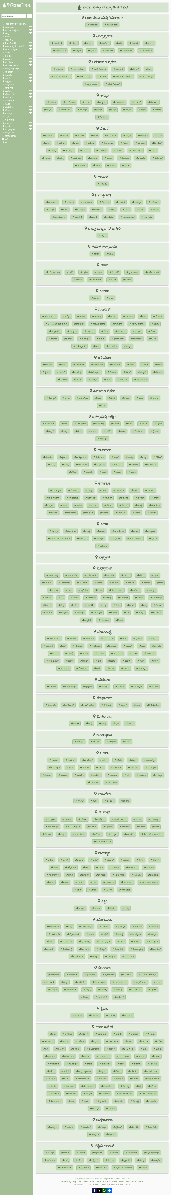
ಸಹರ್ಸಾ (109, 158)
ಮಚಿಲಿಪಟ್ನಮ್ (60, 50)
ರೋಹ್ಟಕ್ (93, 379)
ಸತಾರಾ (155, 661)
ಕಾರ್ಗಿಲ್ (144, 423)
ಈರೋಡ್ (154, 926)
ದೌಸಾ (100, 867)
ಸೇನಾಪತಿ (120, 686)
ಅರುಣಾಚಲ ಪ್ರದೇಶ (12, 30)
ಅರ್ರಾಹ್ (65, 135)
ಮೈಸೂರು (54, 512)
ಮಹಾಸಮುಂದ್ (59, 217)
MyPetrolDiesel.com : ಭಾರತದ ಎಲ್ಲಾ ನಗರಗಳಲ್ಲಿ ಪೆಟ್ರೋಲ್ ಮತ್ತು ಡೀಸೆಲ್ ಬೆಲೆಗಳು (102, 1185)
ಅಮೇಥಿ (118, 1034)
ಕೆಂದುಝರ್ (151, 767)
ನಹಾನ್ (128, 372)
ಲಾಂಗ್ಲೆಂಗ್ (112, 741)
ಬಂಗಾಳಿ (85, 1182)
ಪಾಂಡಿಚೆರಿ (110, 801)
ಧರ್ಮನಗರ (95, 1015)
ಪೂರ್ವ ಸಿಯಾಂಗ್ (99, 69)
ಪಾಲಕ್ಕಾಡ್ (100, 538)
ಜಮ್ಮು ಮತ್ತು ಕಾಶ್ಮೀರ (12, 68)
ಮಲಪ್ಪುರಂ (83, 538)
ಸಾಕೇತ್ (113, 279)
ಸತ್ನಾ (144, 605)
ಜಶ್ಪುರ (112, 209)
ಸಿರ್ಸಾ (108, 379)
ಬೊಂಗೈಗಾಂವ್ (70, 102)
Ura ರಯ (151, 1034)
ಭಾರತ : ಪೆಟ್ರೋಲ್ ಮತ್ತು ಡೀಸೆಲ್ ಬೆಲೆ (105, 7)
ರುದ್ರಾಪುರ (95, 1134)
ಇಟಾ (144, 1049)
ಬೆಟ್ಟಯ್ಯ (128, 135)
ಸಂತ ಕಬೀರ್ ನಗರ (125, 1093)
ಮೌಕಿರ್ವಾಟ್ (69, 705)
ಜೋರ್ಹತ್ (154, 102)
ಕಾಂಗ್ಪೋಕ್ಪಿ (104, 686)
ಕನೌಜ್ (51, 1071)
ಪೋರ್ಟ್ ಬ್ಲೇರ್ (111, 24)
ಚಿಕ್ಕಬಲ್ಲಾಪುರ (73, 498)
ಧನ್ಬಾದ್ (116, 457)
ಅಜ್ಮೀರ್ (50, 860)
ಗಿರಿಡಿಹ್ (158, 457)
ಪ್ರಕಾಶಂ (93, 50)
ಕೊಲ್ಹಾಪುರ (157, 646)
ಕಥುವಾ (159, 423)
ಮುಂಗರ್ (118, 150)
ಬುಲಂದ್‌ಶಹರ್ (93, 1049)
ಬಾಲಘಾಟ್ (110, 575)
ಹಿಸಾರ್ (131, 364)
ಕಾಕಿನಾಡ (134, 43)
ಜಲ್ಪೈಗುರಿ (94, 1160)
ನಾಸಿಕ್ (134, 653)
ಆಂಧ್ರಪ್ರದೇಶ (9, 27)
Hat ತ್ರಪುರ (83, 582)
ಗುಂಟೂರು (105, 43)
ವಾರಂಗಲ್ (120, 997)
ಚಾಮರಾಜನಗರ (53, 498)
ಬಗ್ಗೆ (6, 139)
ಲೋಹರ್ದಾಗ (151, 464)
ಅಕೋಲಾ (72, 638)
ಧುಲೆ (64, 646)
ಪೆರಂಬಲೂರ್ (67, 941)
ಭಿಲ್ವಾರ (140, 860)
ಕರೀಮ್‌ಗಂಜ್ (65, 109)
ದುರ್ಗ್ (65, 209)
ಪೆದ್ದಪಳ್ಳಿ (88, 989)
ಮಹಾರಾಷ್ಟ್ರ (9, 88)
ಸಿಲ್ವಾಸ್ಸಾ (103, 235)
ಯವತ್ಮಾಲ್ (142, 668)
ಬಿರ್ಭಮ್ (114, 1152)
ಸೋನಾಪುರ (94, 782)
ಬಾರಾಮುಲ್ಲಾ (99, 423)
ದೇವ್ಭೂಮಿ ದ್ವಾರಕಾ (98, 324)
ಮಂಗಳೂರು (155, 505)
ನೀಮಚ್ (47, 605)
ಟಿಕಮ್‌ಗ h (157, 612)
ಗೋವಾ (8, 56)
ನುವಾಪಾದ (113, 775)
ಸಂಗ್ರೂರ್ (113, 834)
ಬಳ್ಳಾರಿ (103, 490)
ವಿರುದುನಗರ (129, 956)
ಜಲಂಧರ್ (92, 826)
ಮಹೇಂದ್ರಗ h (95, 372)
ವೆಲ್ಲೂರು (95, 956)
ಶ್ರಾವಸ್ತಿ (85, 1101)
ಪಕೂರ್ (73, 472)
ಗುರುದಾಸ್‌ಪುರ (53, 826)
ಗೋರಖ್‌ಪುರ (54, 1063)
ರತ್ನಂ (104, 605)
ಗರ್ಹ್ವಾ (144, 457)
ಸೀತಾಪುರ (119, 1101)
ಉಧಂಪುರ (103, 438)
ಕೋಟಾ (66, 882)
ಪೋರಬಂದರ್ (118, 338)
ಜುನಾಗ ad (90, 331)
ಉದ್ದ (149, 69)
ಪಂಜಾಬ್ (8, 110)
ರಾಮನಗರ (89, 512)
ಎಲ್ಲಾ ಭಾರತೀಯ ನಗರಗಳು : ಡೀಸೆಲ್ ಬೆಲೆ (116, 1179)
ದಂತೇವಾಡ (154, 202)
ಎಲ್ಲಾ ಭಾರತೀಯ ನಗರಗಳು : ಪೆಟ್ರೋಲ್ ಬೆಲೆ (88, 1179)
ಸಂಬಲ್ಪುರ (158, 775)
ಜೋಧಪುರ (154, 875)
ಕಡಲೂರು (105, 926)
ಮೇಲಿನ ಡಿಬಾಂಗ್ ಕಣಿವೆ (123, 76)
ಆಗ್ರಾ (54, 1034)
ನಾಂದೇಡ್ (100, 653)
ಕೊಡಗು (109, 505)
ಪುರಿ (128, 775)
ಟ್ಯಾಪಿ (97, 346)
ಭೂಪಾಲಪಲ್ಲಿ (91, 974)
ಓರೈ (139, 1086)
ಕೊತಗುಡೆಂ (81, 982)
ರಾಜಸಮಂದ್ (128, 882)
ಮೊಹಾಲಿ (47, 834)
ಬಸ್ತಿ (46, 1049)
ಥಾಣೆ (98, 668)
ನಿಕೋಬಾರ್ (93, 24)
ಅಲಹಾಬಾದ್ (101, 1034)
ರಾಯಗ (94, 217)
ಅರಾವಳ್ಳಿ (97, 316)
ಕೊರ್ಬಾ (155, 209)
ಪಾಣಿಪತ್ (63, 379)
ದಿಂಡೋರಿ (55, 590)
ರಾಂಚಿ (103, 472)
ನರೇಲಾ (99, 272)
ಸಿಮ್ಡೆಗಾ (133, 472)
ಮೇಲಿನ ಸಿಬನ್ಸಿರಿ (147, 76)
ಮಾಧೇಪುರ (69, 150)
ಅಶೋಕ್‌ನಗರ (91, 575)
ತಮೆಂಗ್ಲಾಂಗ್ (137, 686)
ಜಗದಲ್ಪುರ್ (81, 209)
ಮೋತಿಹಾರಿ (102, 150)
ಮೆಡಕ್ (158, 982)
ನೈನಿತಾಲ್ (118, 1127)
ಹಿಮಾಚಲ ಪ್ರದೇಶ (11, 65)
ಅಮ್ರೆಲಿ (67, 316)
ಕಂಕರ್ (126, 209)
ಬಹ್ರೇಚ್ (80, 1041)
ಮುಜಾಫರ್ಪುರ (136, 150)
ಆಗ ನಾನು (49, 949)
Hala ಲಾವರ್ (119, 875)
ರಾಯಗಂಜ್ (102, 1167)
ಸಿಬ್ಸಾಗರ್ (128, 109)
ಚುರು (87, 867)
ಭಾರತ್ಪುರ (125, 860)
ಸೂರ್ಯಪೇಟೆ (102, 997)
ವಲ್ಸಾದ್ (128, 346)
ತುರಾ (137, 705)
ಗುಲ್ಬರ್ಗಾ (50, 505)
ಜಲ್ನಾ (143, 646)
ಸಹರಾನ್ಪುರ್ (105, 1093)
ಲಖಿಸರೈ (53, 150)
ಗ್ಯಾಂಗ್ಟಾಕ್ (81, 908)
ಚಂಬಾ (67, 398)
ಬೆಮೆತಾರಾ (105, 202)
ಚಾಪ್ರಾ (47, 143)
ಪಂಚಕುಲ (158, 372)
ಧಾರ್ (161, 582)
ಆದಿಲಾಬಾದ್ (54, 974)
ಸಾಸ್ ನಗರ (130, 834)
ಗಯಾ (76, 143)
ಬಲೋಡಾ (70, 202)
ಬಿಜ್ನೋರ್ (60, 1049)
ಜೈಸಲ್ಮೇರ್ (85, 875)
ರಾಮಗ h (89, 472)
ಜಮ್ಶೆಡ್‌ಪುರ (100, 464)
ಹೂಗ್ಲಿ (66, 1160)
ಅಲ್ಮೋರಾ (53, 1127)
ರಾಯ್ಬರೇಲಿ (72, 1093)
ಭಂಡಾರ (138, 638)
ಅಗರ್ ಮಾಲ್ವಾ (53, 575)
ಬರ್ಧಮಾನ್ (98, 1152)
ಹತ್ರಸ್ (121, 1063)
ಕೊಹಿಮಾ (95, 741)
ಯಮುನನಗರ (141, 379)
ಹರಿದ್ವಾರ (103, 1127)
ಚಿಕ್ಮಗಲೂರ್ (91, 498)
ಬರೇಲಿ (159, 1041)
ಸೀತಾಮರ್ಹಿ (81, 165)
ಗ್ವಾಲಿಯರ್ (84, 590)
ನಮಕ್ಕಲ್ (152, 934)
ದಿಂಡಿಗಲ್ (138, 926)
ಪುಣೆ (99, 661)
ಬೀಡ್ (124, 638)
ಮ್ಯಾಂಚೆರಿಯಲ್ (141, 982)
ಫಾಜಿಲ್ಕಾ (138, 819)
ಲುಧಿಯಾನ (125, 826)
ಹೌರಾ (79, 1160)
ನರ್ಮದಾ (53, 338)
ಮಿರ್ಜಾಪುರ (69, 1086)
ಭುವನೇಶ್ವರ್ (55, 767)
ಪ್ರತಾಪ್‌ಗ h (109, 882)
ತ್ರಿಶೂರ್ (154, 538)
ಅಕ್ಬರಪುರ (68, 1034)
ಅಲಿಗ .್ (84, 1034)
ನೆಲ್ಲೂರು (78, 50)
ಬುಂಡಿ (55, 867)
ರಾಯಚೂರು (71, 512)
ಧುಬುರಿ (87, 102)
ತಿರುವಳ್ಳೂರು (118, 949)
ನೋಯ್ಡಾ (125, 1086)
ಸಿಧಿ (127, 612)
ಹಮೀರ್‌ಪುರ (83, 398)
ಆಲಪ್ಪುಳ (54, 531)
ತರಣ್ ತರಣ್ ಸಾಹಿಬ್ (103, 841)
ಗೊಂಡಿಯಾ (95, 646)
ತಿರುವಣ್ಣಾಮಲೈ (137, 949)
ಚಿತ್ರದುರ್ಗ (108, 498)
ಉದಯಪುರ (125, 889)
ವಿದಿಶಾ (120, 620)
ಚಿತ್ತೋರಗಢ (71, 867)
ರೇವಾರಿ (78, 379)
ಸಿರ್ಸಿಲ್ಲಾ (85, 997)
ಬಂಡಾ (129, 1041)
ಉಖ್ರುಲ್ (154, 686)
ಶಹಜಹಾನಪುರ (55, 1101)
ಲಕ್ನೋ (66, 1078)
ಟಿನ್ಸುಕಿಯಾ (103, 117)
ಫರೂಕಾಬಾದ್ (69, 1056)
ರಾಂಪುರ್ (88, 1093)
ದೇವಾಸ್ (146, 582)
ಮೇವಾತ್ (112, 372)
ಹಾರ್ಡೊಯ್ (105, 1063)
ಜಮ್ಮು (130, 423)
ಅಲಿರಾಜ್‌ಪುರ (72, 575)
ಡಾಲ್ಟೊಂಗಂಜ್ (81, 457)
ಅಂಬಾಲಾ (48, 364)
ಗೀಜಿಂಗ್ (97, 908)
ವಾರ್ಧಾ (111, 668)
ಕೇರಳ (7, 78)
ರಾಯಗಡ (142, 775)
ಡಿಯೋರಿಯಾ (129, 1049)
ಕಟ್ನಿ (61, 597)
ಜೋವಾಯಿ (51, 705)
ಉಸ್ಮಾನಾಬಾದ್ (53, 661)
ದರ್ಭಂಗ (61, 143)
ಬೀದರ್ (135, 490)
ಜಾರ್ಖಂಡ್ (9, 72)
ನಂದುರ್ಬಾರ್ (118, 653)
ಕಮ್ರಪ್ (48, 109)
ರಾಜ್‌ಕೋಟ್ (137, 338)
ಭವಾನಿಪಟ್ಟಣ (150, 760)
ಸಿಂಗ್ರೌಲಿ (141, 612)
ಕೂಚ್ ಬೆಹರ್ (132, 1152)
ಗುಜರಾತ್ (8, 59)
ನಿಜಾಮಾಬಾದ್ (71, 989)
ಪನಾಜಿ (110, 298)
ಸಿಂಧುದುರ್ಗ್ (64, 668)
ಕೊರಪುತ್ (63, 775)
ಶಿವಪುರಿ (114, 612)
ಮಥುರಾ (135, 1078)
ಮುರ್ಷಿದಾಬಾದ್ (65, 1167)
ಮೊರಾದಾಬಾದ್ (88, 1086)
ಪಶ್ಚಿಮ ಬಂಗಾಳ (10, 136)
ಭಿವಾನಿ (63, 364)
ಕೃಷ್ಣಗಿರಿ (105, 934)
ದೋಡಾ (116, 423)
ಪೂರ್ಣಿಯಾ (76, 158)
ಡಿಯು (110, 254)
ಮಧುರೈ (120, 934)
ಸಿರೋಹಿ (93, 889)
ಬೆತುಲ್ (141, 575)
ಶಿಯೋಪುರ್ (97, 612)
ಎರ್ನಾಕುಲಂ (71, 531)
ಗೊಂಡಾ (157, 1056)
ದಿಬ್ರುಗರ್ (102, 102)
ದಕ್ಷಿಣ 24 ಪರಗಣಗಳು (123, 1167)
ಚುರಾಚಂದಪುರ (70, 686)
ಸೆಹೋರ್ (158, 605)
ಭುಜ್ (144, 316)
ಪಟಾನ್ (101, 338)
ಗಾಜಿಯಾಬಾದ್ (123, 1056)
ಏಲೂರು (89, 43)
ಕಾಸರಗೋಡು (119, 531)
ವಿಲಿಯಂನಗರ (154, 705)
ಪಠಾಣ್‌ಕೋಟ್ (79, 834)
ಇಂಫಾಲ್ (88, 686)
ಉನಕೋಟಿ (128, 1015)
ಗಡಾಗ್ (156, 498)
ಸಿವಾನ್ (97, 165)
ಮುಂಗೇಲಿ (78, 217)
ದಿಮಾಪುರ (80, 741)
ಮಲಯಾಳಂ (107, 1182)
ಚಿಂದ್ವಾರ (99, 582)
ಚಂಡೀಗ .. (9, 40)
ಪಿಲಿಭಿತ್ (153, 1086)
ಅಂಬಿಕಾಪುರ (52, 202)
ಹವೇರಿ (79, 505)
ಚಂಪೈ (90, 723)
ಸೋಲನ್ (154, 398)
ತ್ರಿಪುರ (7, 126)
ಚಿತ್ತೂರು (74, 43)
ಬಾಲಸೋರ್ (88, 760)
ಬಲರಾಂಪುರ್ (87, 202)
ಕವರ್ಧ (141, 209)
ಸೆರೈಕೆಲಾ (118, 472)
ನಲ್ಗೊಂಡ (53, 989)
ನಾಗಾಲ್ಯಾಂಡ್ (9, 100)
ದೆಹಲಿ (7, 52)
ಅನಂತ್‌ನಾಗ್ (49, 423)
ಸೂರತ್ (153, 338)
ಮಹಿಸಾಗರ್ (121, 331)
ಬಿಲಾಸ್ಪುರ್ (137, 202)
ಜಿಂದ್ (159, 364)
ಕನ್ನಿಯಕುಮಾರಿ (74, 934)
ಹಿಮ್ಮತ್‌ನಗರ (55, 331)
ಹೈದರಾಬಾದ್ (109, 974)
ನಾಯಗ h (96, 775)
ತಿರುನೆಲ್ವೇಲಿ (85, 949)
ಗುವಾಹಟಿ (137, 102)
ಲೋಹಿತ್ (135, 69)
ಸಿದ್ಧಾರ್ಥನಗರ (102, 1101)
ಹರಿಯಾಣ (9, 62)
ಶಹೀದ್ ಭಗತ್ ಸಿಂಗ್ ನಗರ (152, 834)
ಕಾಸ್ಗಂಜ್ (103, 1071)
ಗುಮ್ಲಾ (66, 464)
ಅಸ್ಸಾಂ (7, 33)
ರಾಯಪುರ (109, 217)
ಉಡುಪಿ (137, 512)
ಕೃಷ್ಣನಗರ (126, 1160)
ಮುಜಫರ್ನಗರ (108, 1086)
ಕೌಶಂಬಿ (118, 1071)
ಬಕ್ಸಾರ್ (159, 135)
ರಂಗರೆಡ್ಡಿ (103, 989)
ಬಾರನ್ (95, 860)
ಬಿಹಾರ (7, 36)
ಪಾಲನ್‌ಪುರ (85, 338)
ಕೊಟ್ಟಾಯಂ (151, 531)
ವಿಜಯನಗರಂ (146, 50)
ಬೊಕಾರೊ (48, 457)
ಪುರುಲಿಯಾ (84, 1167)
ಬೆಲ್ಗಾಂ (89, 490)
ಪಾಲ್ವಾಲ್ (142, 372)
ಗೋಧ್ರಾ (156, 324)
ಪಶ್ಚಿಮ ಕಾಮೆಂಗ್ (92, 84)
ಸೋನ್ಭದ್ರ (135, 1101)
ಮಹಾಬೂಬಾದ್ (99, 982)
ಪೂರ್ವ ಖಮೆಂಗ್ (78, 69)
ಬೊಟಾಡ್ (158, 316)
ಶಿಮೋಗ (105, 512)
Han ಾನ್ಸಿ (153, 1063)
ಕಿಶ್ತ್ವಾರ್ (51, 431)
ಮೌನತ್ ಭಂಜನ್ (153, 1078)
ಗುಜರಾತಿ (93, 1182)
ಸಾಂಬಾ (122, 431)
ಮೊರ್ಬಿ (153, 331)
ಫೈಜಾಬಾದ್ (51, 1056)
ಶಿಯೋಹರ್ (158, 158)
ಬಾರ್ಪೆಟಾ (52, 102)
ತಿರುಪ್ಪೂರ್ (102, 949)
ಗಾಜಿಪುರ (141, 1056)
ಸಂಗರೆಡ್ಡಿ (118, 989)
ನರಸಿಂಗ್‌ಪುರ (157, 597)
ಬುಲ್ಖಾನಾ (153, 638)
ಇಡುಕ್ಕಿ (87, 531)
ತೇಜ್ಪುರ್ (157, 109)
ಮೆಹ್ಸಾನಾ (137, 331)
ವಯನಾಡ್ (103, 546)
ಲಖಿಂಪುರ (83, 109)
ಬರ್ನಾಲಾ (67, 819)
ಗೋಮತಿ (111, 1015)
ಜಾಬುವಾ (47, 597)
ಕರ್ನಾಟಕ (8, 75)
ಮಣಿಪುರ (8, 91)
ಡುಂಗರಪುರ (132, 867)
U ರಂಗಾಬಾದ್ (107, 638)
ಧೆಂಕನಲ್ (85, 767)
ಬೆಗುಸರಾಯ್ (111, 135)
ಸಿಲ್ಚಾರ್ (143, 109)
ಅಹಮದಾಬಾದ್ (50, 316)
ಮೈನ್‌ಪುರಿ (119, 1078)
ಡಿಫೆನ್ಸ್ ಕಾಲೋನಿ (54, 272)
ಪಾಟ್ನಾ (61, 158)
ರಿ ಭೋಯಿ (107, 705)
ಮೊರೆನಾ (140, 597)
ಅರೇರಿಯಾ (49, 135)
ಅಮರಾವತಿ (89, 638)
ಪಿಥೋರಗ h (152, 1127)
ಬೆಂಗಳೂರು (74, 490)
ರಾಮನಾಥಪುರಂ (104, 941)
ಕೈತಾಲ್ (47, 372)
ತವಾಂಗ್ (102, 76)
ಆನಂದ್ (82, 316)
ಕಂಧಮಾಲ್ (134, 767)
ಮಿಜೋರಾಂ (9, 97)
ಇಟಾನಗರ (119, 69)
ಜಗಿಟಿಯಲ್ (127, 974)
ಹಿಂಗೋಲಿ (112, 646)
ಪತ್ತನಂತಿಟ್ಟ (116, 538)
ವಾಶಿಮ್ (126, 668)
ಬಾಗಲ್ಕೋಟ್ (56, 490)
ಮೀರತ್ (53, 1086)
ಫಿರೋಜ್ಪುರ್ (154, 819)
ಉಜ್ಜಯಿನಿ (87, 620)
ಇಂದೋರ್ (135, 590)
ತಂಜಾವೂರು (153, 941)
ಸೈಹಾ (116, 723)
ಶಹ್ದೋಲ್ (64, 612)
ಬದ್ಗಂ (65, 423)
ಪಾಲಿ (94, 882)
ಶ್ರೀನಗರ (155, 431)
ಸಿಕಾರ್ (78, 889)
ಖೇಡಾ (105, 331)
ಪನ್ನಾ (62, 605)
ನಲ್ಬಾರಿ (113, 109)
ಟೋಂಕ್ (108, 889)
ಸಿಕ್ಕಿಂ (7, 116)
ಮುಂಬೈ (70, 653)
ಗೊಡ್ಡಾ (52, 464)
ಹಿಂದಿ (79, 1182)
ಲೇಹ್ (79, 431)
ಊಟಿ (50, 941)
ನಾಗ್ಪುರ (85, 653)
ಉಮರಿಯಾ (104, 620)
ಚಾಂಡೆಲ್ (52, 686)
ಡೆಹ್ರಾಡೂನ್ (86, 1127)
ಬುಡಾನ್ (76, 1049)
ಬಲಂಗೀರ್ (71, 760)
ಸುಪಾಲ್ (112, 165)
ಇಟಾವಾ (158, 1049)
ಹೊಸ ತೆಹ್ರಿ (134, 1127)
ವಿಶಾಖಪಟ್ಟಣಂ (127, 50)
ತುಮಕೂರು (121, 512)
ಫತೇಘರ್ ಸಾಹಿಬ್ (119, 819)
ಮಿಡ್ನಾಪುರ (156, 1160)
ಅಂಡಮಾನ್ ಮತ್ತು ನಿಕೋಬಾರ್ (16, 24)
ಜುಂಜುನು (137, 875)
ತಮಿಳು (128, 1182)
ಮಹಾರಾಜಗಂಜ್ (83, 1078)
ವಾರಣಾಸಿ (111, 1108)
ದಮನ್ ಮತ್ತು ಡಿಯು (12, 49)
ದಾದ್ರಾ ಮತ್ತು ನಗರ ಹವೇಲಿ (14, 46)
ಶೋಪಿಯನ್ (138, 431)
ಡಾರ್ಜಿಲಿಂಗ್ (50, 1160)
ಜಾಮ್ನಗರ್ (73, 331)
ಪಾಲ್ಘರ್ (70, 661)
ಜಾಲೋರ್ (101, 875)
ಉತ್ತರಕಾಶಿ (111, 1134)
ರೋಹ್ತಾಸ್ (93, 158)
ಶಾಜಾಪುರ (80, 612)
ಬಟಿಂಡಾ (83, 819)
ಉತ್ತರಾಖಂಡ (10, 132)
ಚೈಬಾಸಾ (64, 457)
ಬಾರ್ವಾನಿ (126, 575)
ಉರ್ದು (140, 1182)
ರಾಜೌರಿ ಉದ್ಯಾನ (153, 272)
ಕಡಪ (120, 43)
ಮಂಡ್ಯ (139, 505)
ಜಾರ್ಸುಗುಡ (116, 767)
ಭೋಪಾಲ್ (47, 582)
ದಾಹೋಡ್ (79, 324)
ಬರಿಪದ (119, 760)
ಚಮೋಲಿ (69, 1127)
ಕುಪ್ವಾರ (65, 431)
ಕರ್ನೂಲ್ (150, 43)
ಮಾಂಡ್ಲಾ (107, 597)
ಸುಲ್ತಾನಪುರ (152, 1101)
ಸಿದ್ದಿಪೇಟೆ (153, 989)
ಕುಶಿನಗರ (133, 1071)
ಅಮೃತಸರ (51, 819)
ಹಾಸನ (64, 505)
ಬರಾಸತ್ (81, 1152)
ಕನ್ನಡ (16, 9)
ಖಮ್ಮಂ (65, 982)
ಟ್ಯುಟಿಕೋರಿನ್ (78, 956)
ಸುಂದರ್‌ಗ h (112, 782)
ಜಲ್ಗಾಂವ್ (128, 646)
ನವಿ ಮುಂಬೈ (150, 653)
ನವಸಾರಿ (69, 338)
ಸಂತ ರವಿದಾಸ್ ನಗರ (148, 1093)
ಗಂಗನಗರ (150, 867)
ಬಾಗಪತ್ (65, 1041)
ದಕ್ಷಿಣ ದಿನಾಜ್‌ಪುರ (152, 1152)
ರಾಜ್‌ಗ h (90, 605)
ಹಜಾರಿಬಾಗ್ (82, 464)
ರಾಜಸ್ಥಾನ (8, 113)
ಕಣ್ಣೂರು (102, 531)
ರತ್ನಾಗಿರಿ (127, 661)
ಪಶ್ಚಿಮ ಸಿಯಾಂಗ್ (113, 84)
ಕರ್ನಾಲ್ (61, 372)
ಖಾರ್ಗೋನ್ (91, 597)
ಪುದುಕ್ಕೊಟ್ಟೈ (85, 941)
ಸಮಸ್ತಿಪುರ (125, 158)
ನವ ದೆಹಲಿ (115, 272)
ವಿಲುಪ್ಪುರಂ (111, 956)
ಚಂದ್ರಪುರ (49, 646)
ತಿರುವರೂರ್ (156, 949)
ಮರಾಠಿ (114, 1182)
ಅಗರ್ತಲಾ (78, 1015)
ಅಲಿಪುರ (50, 1152)
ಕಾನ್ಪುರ (66, 1071)
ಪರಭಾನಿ (85, 661)
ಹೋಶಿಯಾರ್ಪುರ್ (73, 826)
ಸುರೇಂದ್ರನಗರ (80, 346)
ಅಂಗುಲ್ (54, 760)
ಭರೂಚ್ (113, 316)
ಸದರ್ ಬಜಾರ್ (96, 279)
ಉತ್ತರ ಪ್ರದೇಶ (10, 129)
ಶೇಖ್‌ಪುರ (141, 158)
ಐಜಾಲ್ (76, 723)
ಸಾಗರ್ (131, 605)
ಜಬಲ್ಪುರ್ (151, 590)
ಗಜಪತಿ (100, 767)
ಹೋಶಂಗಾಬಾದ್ (117, 590)
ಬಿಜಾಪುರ (121, 202)
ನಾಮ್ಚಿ (126, 908)
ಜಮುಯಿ (90, 143)
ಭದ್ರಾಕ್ (134, 760)
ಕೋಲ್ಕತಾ (110, 1160)
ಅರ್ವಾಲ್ (80, 135)
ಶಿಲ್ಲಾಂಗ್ (123, 705)
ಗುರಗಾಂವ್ (116, 364)
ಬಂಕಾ (95, 135)
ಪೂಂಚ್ (93, 431)
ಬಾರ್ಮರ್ (110, 860)
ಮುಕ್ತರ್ (62, 834)
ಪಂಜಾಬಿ (121, 1182)
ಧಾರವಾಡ (140, 498)
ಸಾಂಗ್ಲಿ (141, 661)
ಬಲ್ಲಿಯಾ (96, 1041)
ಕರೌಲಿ (51, 882)
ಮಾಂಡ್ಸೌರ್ (124, 597)
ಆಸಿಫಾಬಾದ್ (72, 974)
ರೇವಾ (117, 605)
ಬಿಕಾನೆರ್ (155, 860)
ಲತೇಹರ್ (134, 464)
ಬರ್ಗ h (104, 760)
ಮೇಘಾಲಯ (9, 94)
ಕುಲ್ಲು (99, 398)
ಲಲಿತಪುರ (51, 1078)
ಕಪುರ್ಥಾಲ (109, 826)
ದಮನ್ (96, 254)
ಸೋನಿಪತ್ (123, 379)
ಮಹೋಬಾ (102, 1078)
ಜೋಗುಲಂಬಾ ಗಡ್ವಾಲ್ (148, 974)
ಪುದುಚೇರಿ (9, 107)
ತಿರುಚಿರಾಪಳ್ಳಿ (67, 949)
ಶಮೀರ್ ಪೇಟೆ (136, 989)
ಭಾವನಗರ (129, 316)
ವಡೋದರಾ (112, 346)
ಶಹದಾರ (128, 279)
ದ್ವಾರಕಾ (85, 272)
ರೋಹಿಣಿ (78, 279)
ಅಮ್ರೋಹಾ (134, 1034)
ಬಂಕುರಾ (66, 1152)
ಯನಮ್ (126, 801)
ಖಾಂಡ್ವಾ (75, 597)
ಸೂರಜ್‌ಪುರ (147, 217)
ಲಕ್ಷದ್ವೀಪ (8, 81)
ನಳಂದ (153, 150)
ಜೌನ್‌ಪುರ (136, 1063)
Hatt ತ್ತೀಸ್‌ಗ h (10, 43)
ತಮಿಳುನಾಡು (10, 120)
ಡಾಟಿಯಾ (131, 582)
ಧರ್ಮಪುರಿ (121, 926)
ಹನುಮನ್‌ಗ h (53, 875)
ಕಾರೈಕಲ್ (80, 801)
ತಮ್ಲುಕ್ (144, 1167)
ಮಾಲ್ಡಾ (141, 1160)
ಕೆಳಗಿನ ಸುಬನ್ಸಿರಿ (85, 76)
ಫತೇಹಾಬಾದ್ (98, 364)
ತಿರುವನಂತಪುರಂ (135, 538)
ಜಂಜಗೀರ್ (97, 209)
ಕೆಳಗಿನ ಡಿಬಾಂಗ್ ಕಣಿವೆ (61, 76)
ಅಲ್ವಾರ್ (65, 860)
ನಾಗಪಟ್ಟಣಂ (136, 934)
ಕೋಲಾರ (124, 505)
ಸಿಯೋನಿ (48, 612)
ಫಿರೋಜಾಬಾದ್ (104, 1056)
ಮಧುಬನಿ (85, 150)
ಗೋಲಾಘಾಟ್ (120, 102)
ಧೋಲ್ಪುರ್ (115, 867)
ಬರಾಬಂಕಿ (144, 1041)
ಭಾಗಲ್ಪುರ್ (143, 135)
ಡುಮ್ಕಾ (130, 457)
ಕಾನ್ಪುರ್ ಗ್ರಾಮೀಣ (84, 1071)
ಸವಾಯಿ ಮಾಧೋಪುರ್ (149, 882)
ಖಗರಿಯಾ (141, 143)
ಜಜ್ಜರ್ (145, 364)
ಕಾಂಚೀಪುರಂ (55, 934)
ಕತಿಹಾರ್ (125, 143)
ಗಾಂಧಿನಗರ (118, 324)
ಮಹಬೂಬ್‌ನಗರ (120, 982)
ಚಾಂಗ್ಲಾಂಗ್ (59, 69)
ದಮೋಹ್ (114, 582)
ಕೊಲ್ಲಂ (135, 531)
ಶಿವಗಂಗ (136, 941)
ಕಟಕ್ (70, 767)
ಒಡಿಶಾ (7, 104)
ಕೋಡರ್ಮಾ (117, 464)
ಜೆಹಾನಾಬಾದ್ (108, 143)
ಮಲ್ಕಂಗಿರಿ (80, 775)
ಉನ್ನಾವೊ (95, 1108)
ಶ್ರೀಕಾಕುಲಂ (108, 50)
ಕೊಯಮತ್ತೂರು (86, 926)
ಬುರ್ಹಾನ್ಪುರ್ (65, 582)
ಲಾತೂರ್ (55, 653)
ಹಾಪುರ (89, 1063)
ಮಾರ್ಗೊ (96, 298)
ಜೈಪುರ (70, 875)
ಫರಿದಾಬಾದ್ (79, 364)
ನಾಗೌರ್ (80, 882)
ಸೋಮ (127, 741)
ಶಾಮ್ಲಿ (72, 1101)
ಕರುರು (91, 934)
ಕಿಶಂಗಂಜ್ (158, 143)
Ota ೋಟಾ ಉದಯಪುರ (57, 324)
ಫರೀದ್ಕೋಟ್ (100, 819)
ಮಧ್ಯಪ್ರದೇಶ (9, 84)
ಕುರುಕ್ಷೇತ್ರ (77, 372)
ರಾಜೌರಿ (108, 431)
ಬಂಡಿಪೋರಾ (81, 423)
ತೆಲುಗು (134, 1182)
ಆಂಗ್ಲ (74, 1182)
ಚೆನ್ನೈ (70, 926)
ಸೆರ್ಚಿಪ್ (130, 723)
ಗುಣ (69, 590)
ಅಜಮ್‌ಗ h (48, 1041)
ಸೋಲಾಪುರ (82, 668)
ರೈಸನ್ (75, 605)
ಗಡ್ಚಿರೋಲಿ (78, 646)
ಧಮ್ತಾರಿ (51, 209)
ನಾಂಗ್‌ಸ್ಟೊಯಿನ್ (88, 705)
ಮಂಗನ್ (112, 908)
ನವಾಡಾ (47, 158)
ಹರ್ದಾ (99, 590)
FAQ (7, 142)
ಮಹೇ (94, 801)
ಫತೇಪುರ (86, 1056)
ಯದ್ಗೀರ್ (152, 512)
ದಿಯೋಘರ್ (99, 457)
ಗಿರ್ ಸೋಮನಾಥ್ (137, 324)
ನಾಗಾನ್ (99, 109)
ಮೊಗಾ (156, 826)
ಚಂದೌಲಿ (111, 1049)
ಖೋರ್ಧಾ (47, 775)
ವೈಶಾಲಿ (126, 165)
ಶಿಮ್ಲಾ (140, 398)
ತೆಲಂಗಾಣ (8, 123)
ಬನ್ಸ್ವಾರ (80, 860)
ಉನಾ (103, 405)
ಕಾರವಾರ (93, 505)
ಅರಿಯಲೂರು (54, 926)
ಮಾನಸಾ (142, 826)
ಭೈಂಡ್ (155, 575)
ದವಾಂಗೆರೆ (124, 498)
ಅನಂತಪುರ (57, 43)
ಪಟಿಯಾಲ (97, 834)
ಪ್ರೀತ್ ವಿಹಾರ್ (133, 272)
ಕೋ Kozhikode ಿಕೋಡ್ (60, 538)
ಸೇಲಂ (121, 941)
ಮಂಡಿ (112, 398)
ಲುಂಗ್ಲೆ (103, 723)
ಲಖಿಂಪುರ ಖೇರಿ (152, 1071)
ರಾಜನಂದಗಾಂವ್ (128, 217)
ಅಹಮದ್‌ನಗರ (54, 638)
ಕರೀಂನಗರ (49, 982)
